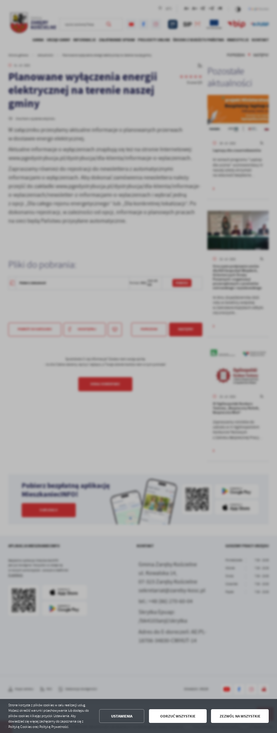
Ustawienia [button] (121, 716)
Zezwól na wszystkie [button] (240, 716)
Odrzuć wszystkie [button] (177, 716)
